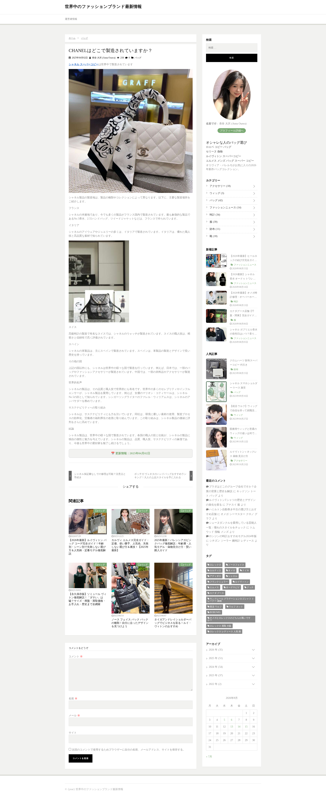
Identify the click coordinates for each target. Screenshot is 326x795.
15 (246, 726)
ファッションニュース (225, 207)
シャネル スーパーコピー (83, 64)
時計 (214, 214)
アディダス (215, 576)
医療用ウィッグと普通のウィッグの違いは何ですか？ (243, 433)
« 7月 (209, 756)
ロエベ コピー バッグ (218, 147)
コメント (76, 656)
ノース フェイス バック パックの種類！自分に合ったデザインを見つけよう (129, 623)
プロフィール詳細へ (232, 130)
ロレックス (215, 564)
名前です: (212, 123)
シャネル (232, 576)
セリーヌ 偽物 (214, 151)
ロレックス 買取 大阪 (220, 626)
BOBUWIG (215, 612)
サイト (73, 732)
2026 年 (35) (216, 649)
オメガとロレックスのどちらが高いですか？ (229, 619)
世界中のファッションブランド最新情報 (103, 6)
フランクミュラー (219, 581)
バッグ (138, 57)
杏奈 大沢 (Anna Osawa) (103, 57)
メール (74, 715)
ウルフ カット (236, 606)
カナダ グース (217, 593)
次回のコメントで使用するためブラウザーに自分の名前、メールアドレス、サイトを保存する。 (128, 749)
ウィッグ (216, 193)
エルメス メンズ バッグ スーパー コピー (230, 160)
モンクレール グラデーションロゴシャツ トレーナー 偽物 (231, 599)
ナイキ (245, 570)
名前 (73, 698)
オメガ (231, 570)
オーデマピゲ (233, 587)
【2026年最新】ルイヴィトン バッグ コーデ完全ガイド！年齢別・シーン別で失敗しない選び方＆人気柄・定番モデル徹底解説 (87, 547)
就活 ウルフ (216, 606)
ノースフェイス (236, 564)
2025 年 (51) (216, 658)
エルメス (214, 587)
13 (231, 726)
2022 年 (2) (215, 684)
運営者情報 (71, 19)
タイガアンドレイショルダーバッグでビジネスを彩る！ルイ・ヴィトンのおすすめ (172, 623)
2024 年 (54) (216, 666)
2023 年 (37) (216, 675)
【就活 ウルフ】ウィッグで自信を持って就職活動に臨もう (243, 410)
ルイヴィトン (242, 581)
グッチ (250, 587)
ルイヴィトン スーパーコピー (223, 156)
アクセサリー (220, 186)
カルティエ (215, 570)
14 (239, 726)
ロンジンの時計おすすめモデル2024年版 (233, 536)
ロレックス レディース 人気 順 (225, 631)
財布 (214, 229)
